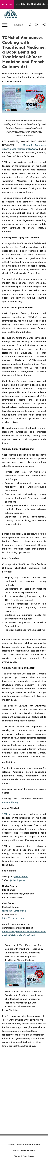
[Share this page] (44, 24)
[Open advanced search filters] (36, 25)
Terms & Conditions (24, 1156)
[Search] (30, 25)
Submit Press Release (24, 1150)
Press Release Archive (28, 1144)
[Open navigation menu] (4, 24)
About (11, 1144)
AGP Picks (7, 4)
